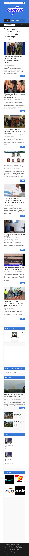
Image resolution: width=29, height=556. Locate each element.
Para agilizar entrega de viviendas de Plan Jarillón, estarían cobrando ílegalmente (14, 200)
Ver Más (22, 75)
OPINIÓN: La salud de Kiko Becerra (8, 459)
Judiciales (22, 63)
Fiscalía (7, 37)
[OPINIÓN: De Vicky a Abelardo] (8, 440)
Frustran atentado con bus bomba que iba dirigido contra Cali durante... (14, 396)
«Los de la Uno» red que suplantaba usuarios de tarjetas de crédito (14, 131)
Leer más (22, 408)
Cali (15, 204)
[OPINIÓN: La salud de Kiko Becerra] (8, 454)
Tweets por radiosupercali (10, 372)
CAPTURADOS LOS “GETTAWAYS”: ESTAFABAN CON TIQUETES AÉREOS (13, 303)
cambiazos (17, 32)
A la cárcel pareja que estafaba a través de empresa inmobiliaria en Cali (14, 95)
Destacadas (17, 63)
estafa (15, 34)
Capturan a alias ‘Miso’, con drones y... (19, 413)
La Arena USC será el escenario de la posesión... (19, 423)
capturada (8, 34)
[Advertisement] (14, 355)
